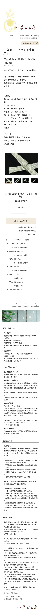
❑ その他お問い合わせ (11, 593)
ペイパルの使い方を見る (11, 425)
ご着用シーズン (19, 278)
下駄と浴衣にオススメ (16, 282)
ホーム (12, 35)
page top (35, 306)
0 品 (30, 43)
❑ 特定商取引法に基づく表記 (13, 599)
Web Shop (24, 35)
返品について (32, 234)
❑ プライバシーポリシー (12, 596)
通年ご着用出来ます (15, 289)
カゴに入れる (21, 221)
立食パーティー (14, 266)
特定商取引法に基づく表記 (27, 231)
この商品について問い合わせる (26, 227)
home (25, 306)
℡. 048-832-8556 (10, 589)
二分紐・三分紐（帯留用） (28, 38)
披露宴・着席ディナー (16, 251)
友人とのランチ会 (15, 259)
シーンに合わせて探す (21, 247)
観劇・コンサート (15, 274)
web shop (16, 306)
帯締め (36, 35)
